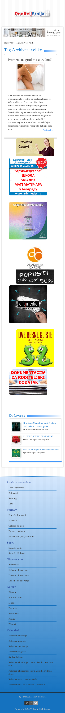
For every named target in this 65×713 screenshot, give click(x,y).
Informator (13, 564)
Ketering (12, 498)
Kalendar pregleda (17, 651)
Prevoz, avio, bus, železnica (21, 536)
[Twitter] (35, 703)
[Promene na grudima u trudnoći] (30, 89)
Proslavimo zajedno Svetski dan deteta (41, 449)
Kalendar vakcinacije (18, 646)
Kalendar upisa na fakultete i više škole (26, 684)
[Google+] (26, 703)
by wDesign (24, 696)
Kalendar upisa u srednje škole (22, 679)
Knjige (11, 619)
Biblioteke (13, 613)
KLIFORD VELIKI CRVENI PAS (38, 436)
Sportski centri (15, 548)
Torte (10, 503)
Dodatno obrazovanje (18, 580)
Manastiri (13, 520)
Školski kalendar (16, 657)
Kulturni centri (15, 597)
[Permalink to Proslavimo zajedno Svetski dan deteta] (16, 457)
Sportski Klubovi (16, 553)
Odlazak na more (16, 525)
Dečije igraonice (16, 487)
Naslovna (8, 42)
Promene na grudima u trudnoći (30, 59)
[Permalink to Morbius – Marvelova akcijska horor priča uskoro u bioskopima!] (16, 430)
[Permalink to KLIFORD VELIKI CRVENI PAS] (16, 443)
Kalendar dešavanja (17, 635)
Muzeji (11, 602)
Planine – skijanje (16, 531)
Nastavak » (48, 130)
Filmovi (12, 624)
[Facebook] (31, 703)
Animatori (13, 493)
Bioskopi (12, 592)
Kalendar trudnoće (17, 641)
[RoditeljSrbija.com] (32, 16)
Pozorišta (12, 608)
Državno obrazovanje (18, 570)
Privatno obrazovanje (18, 575)
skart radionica (39, 696)
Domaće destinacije (17, 515)
